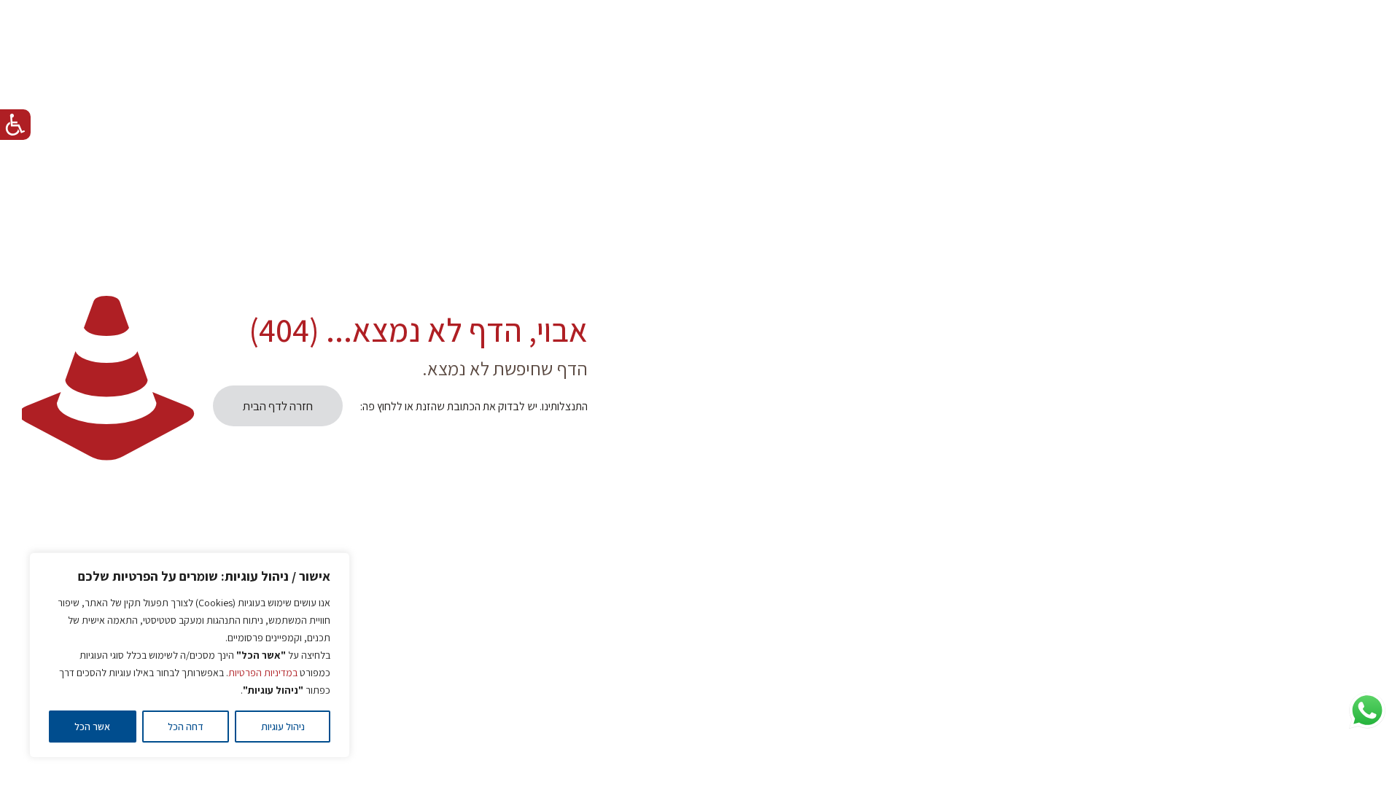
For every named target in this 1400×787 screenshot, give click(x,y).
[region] (189, 655)
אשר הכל (92, 726)
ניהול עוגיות (283, 726)
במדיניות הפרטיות (263, 672)
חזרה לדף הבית (278, 406)
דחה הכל (185, 726)
